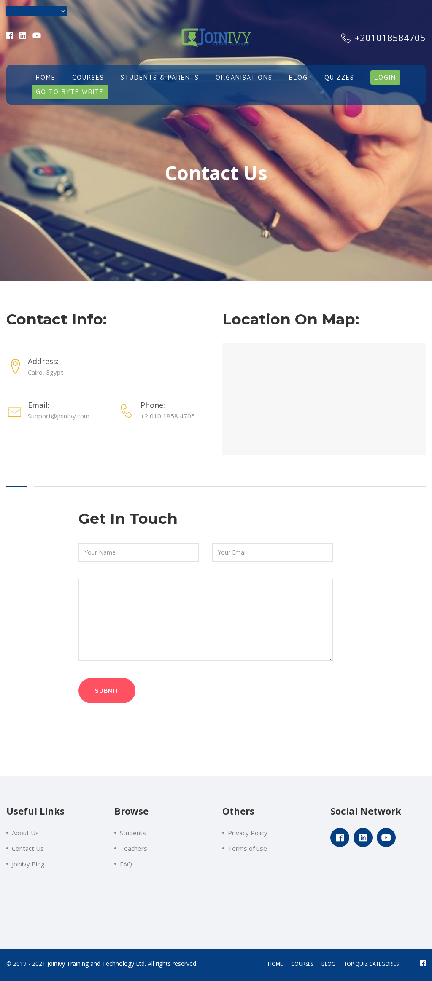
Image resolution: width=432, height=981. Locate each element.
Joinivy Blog (28, 864)
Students (133, 832)
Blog (298, 77)
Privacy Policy (247, 832)
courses (302, 964)
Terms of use (247, 848)
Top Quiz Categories (371, 964)
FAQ (126, 864)
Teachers (133, 848)
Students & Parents (160, 77)
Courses (88, 77)
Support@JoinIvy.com (58, 416)
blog (328, 964)
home (275, 964)
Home (46, 77)
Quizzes (339, 77)
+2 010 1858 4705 (167, 416)
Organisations (244, 77)
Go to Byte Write (70, 92)
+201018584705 (389, 37)
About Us (25, 832)
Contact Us (28, 848)
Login (385, 77)
